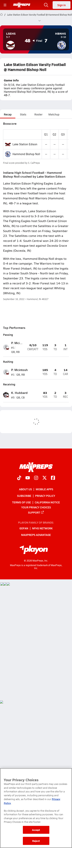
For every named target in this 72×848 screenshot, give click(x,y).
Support (34, 512)
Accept (36, 830)
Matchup (53, 114)
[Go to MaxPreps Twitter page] (44, 478)
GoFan (23, 528)
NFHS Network (42, 528)
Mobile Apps (44, 489)
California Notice (47, 502)
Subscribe (24, 496)
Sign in (61, 5)
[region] (36, 808)
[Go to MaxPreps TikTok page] (19, 478)
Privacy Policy (45, 496)
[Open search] (46, 5)
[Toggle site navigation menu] (5, 5)
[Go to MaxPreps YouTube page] (27, 478)
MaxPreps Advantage (36, 535)
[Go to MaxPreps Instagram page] (36, 478)
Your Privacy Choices (36, 507)
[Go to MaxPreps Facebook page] (53, 478)
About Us (25, 489)
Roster (38, 114)
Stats (23, 114)
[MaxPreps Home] (21, 5)
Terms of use (21, 502)
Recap (8, 114)
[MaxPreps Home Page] (1, 18)
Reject (36, 841)
